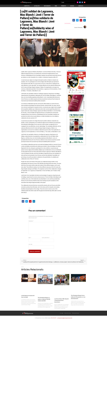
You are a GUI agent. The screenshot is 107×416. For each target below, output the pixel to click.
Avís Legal (61, 313)
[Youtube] (84, 2)
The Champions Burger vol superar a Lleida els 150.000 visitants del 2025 (44, 299)
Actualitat (37, 5)
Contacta (80, 5)
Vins (56, 5)
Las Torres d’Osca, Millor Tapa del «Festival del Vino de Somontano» (61, 300)
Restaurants (47, 5)
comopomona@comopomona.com (64, 318)
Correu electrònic (46, 237)
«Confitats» (27, 5)
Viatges (72, 5)
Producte (63, 5)
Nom (30, 237)
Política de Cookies (67, 313)
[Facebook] (82, 2)
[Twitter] (80, 2)
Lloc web (30, 244)
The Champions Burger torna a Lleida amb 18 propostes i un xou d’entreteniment (78, 297)
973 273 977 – (54, 318)
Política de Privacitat (75, 313)
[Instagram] (77, 2)
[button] (73, 20)
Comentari (31, 221)
